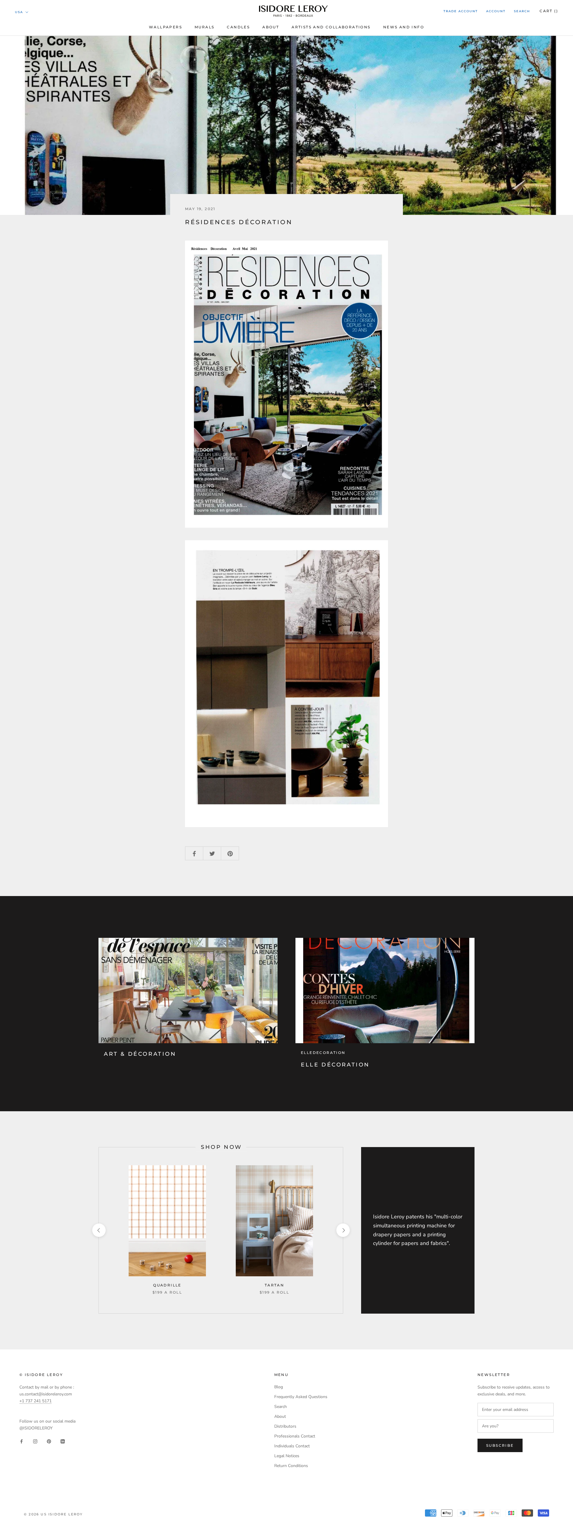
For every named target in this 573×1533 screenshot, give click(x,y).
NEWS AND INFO (403, 27)
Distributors (285, 1426)
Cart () (549, 11)
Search (522, 11)
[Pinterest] (49, 1441)
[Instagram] (35, 1441)
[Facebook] (21, 1441)
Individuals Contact (292, 1446)
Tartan (274, 1285)
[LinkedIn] (63, 1441)
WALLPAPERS (165, 27)
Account (496, 11)
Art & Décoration (140, 1054)
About (280, 1416)
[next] (342, 1230)
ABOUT (270, 27)
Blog (278, 1387)
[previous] (98, 1230)
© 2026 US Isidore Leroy (53, 1514)
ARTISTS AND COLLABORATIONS (331, 27)
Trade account (460, 11)
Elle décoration (335, 1064)
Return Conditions (291, 1466)
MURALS (204, 27)
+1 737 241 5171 (35, 1401)
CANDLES (238, 27)
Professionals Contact (294, 1436)
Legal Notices (286, 1456)
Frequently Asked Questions (300, 1397)
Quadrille (167, 1285)
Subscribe (500, 1445)
